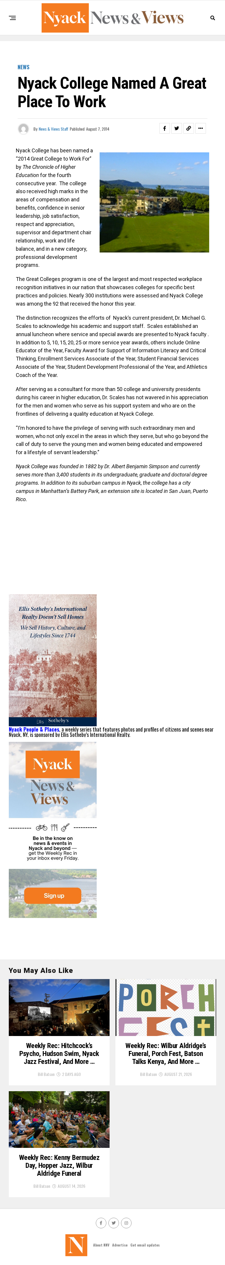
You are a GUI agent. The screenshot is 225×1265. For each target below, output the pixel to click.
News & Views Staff (53, 129)
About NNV (101, 1244)
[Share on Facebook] (164, 128)
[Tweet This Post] (176, 128)
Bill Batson (46, 1074)
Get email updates (145, 1244)
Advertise (119, 1244)
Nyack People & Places (34, 729)
